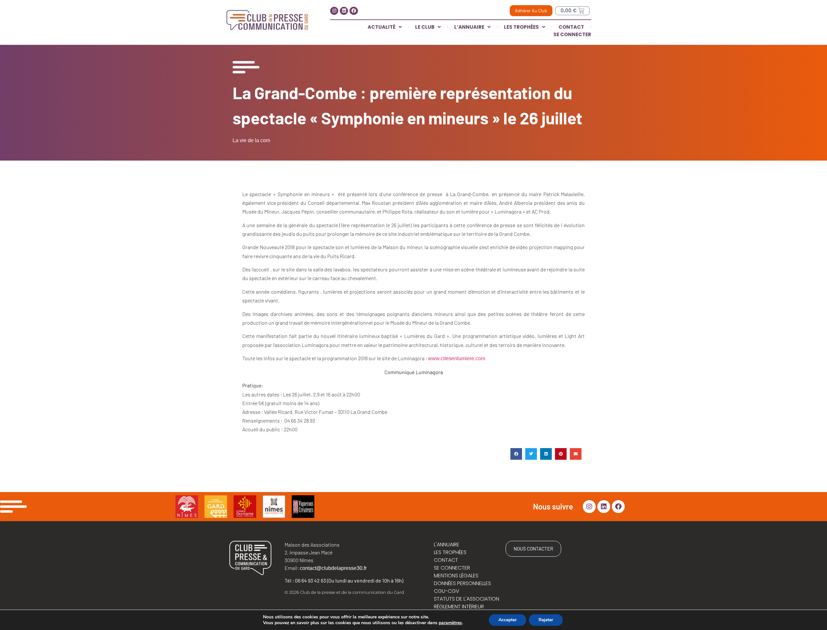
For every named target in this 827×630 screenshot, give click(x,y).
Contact (571, 27)
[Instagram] (334, 11)
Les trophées (521, 27)
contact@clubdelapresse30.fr (333, 568)
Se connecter (572, 34)
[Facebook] (354, 11)
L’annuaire (469, 27)
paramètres (450, 623)
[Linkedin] (344, 11)
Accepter (507, 620)
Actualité (381, 27)
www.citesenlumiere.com (456, 358)
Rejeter (546, 620)
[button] (516, 454)
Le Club (424, 27)
